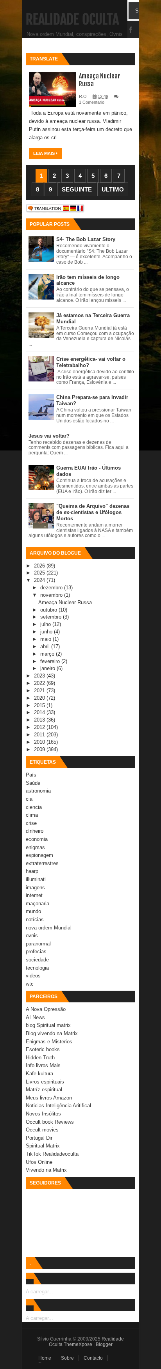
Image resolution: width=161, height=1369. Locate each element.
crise (31, 823)
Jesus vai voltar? (49, 436)
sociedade (37, 960)
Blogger (104, 1344)
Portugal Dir (39, 1138)
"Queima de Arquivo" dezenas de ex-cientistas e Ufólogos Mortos (92, 512)
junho (47, 632)
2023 (40, 676)
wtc (30, 984)
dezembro (52, 588)
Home (44, 1358)
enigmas (35, 847)
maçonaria (37, 903)
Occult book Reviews (50, 1122)
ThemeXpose (78, 1344)
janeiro (48, 668)
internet (34, 895)
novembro (52, 595)
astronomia (38, 791)
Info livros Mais (43, 1065)
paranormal (38, 944)
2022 (40, 683)
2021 (40, 690)
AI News (35, 1017)
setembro (51, 617)
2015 (40, 705)
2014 (40, 712)
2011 (40, 735)
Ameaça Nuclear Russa (65, 602)
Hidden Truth (40, 1057)
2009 (40, 749)
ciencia (34, 807)
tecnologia (37, 968)
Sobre (67, 1358)
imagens (35, 887)
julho (46, 624)
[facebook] (131, 30)
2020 (40, 698)
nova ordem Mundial (49, 928)
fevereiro (50, 661)
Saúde (33, 783)
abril (45, 646)
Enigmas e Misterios (49, 1041)
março (48, 654)
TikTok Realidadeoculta (52, 1154)
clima (32, 815)
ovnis (32, 935)
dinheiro (34, 831)
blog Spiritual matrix (48, 1025)
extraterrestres (42, 863)
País (31, 775)
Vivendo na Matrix (46, 1170)
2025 (40, 573)
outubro (49, 610)
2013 (40, 720)
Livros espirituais (45, 1082)
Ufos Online (39, 1162)
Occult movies (42, 1130)
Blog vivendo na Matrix (52, 1033)
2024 (40, 580)
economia (37, 839)
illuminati (36, 879)
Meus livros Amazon (49, 1098)
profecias (36, 951)
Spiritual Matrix (43, 1146)
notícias (35, 919)
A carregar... (39, 1292)
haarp (32, 871)
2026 (40, 566)
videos (33, 976)
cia (29, 799)
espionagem (39, 855)
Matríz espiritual (44, 1089)
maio (46, 639)
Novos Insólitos (43, 1114)
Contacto (93, 1358)
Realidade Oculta (72, 19)
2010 (40, 742)
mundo (33, 911)
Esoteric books (43, 1049)
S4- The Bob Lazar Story (85, 239)
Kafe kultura (39, 1073)
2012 (40, 727)
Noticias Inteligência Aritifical (58, 1105)
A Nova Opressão (46, 1009)
